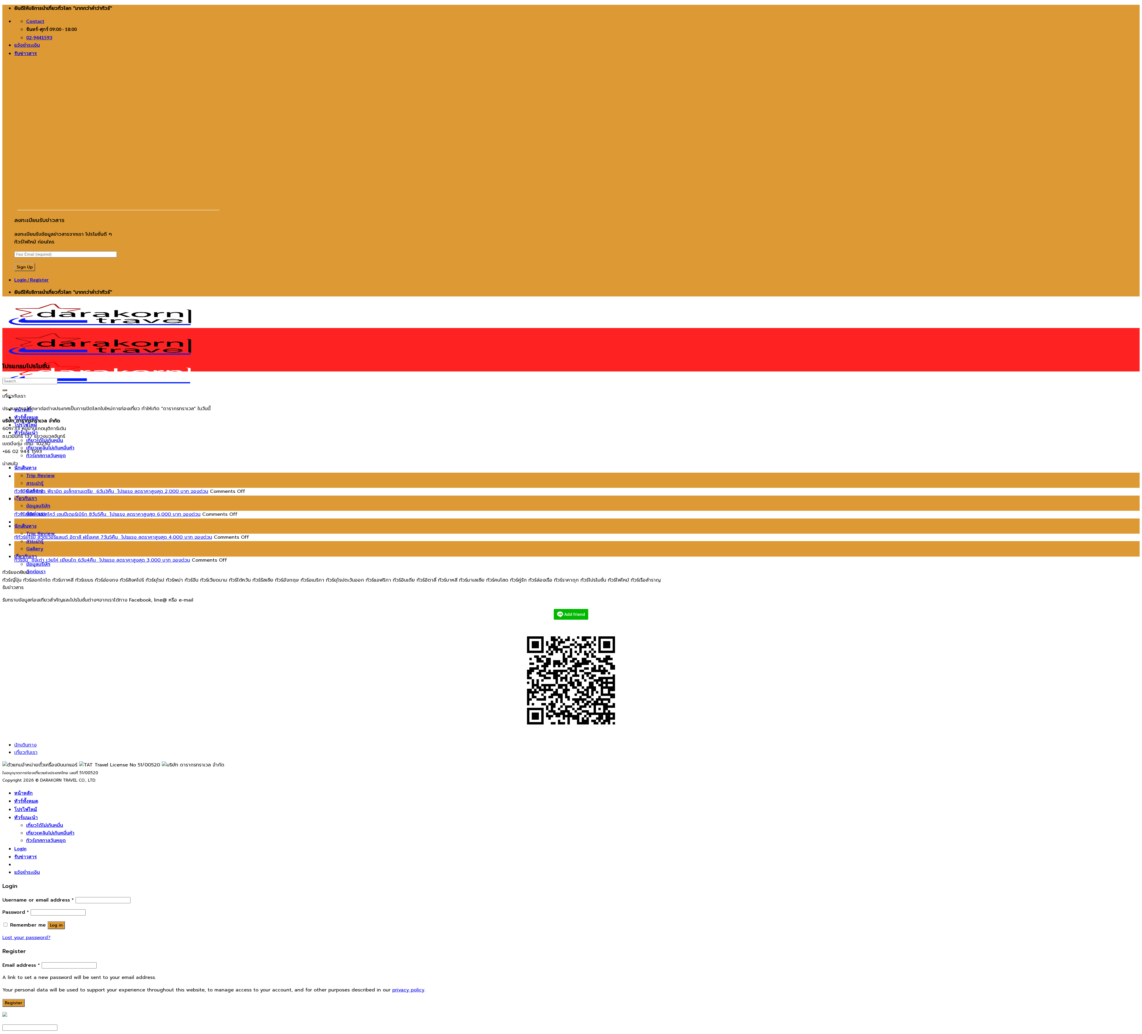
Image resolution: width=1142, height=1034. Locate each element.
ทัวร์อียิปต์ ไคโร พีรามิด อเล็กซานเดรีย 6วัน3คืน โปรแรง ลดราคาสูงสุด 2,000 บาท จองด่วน (111, 491)
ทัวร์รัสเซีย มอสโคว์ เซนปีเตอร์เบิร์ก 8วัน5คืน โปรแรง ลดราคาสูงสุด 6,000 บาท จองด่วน (107, 514)
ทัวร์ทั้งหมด (26, 417)
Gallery (34, 548)
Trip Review (40, 475)
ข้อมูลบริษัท (38, 506)
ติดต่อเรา (36, 571)
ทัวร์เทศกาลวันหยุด (46, 455)
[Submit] (4, 390)
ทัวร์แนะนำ (26, 817)
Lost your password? (26, 937)
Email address (21, 965)
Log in (56, 925)
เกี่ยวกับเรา (25, 498)
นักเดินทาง (25, 467)
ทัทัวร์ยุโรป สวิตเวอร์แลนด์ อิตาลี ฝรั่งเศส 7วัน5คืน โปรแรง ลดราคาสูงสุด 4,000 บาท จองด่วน (113, 537)
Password (15, 912)
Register (13, 1003)
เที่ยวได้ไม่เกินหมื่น (44, 825)
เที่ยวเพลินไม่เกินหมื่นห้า (50, 448)
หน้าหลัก (23, 793)
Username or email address (38, 900)
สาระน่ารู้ (34, 483)
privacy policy (408, 990)
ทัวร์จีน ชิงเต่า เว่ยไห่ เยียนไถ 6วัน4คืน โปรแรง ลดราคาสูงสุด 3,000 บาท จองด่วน (102, 560)
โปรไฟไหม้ (25, 809)
